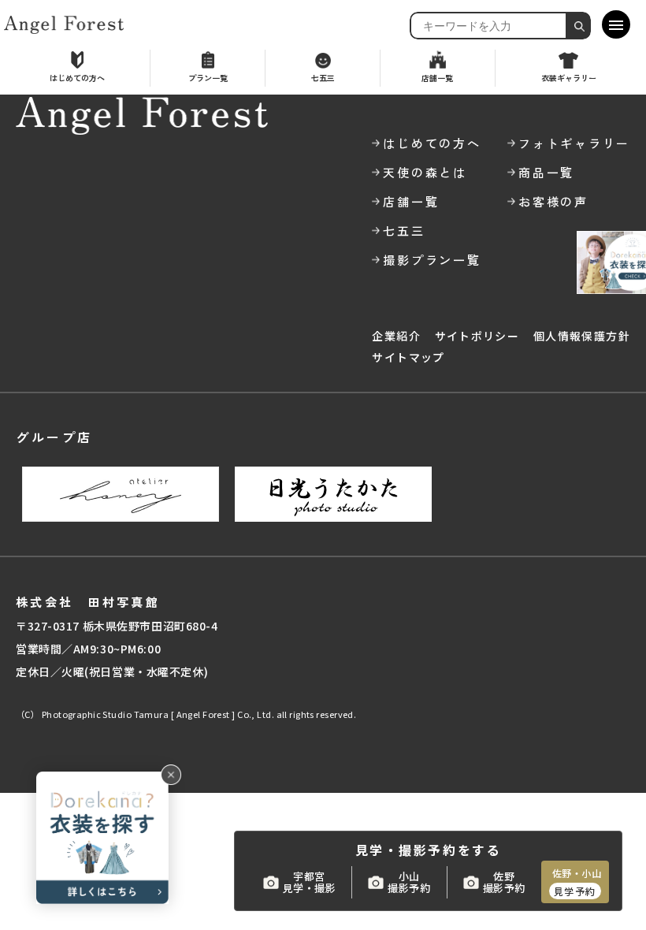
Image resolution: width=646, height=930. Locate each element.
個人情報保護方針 (581, 336)
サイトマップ (408, 357)
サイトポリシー (477, 336)
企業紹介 (396, 336)
